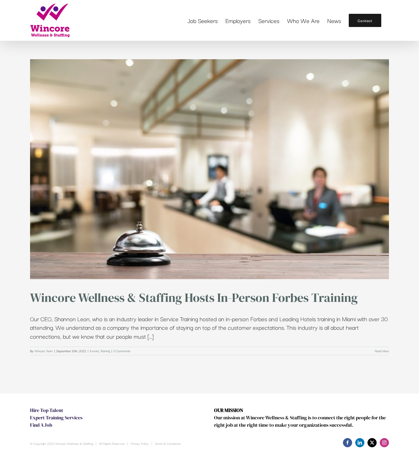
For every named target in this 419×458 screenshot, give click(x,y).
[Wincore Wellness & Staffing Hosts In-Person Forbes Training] (209, 169)
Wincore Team (43, 350)
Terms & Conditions (168, 443)
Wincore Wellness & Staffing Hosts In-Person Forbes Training (194, 297)
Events (94, 350)
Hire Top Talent (46, 410)
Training (105, 350)
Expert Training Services (56, 417)
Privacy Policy (140, 443)
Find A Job (41, 424)
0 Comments (121, 350)
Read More (382, 350)
